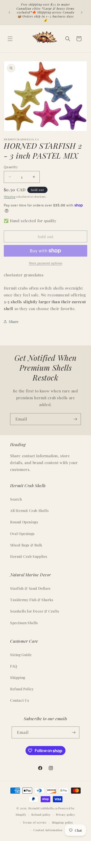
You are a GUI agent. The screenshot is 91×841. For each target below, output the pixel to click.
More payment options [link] (45, 263)
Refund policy (41, 814)
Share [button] (14, 321)
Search (16, 499)
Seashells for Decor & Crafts (34, 611)
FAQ (13, 666)
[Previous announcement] (9, 12)
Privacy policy (65, 814)
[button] (10, 38)
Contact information (47, 830)
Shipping (9, 196)
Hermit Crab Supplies (28, 556)
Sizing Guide (21, 654)
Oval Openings (22, 533)
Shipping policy (63, 822)
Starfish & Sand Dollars (30, 588)
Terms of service (35, 822)
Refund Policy (22, 688)
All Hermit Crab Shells (29, 510)
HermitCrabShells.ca (42, 808)
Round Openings (24, 522)
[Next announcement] (81, 12)
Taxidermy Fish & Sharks (31, 599)
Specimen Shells (24, 622)
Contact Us (19, 700)
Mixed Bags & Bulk (26, 545)
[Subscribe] (75, 419)
